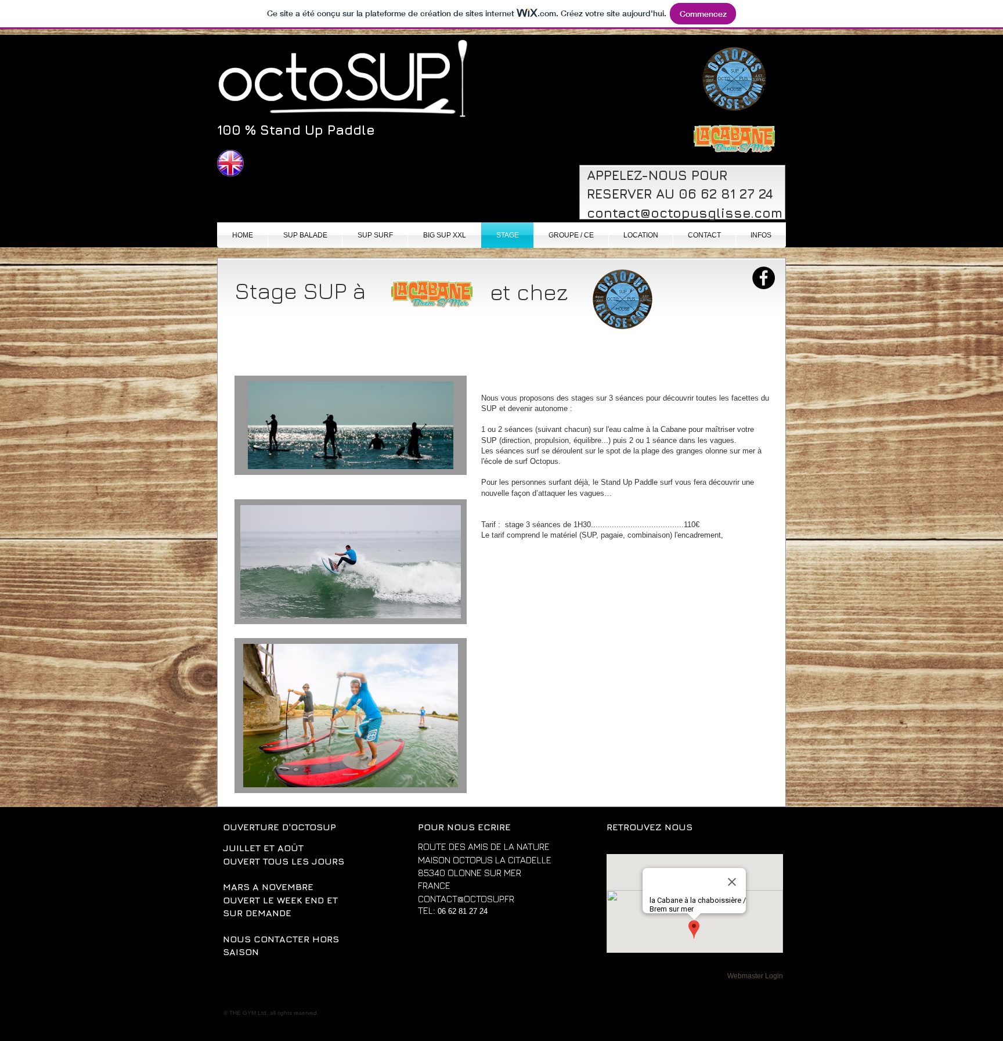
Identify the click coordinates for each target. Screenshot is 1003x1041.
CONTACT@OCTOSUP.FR (466, 899)
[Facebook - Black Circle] (763, 277)
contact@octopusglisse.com (684, 213)
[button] (176, 249)
